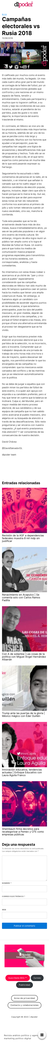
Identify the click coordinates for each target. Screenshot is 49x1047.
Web (4, 910)
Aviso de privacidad (24, 998)
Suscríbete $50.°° (17, 978)
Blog (4, 14)
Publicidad (24, 985)
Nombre (7, 883)
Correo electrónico (13, 896)
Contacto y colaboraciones (25, 1005)
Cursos (37, 978)
